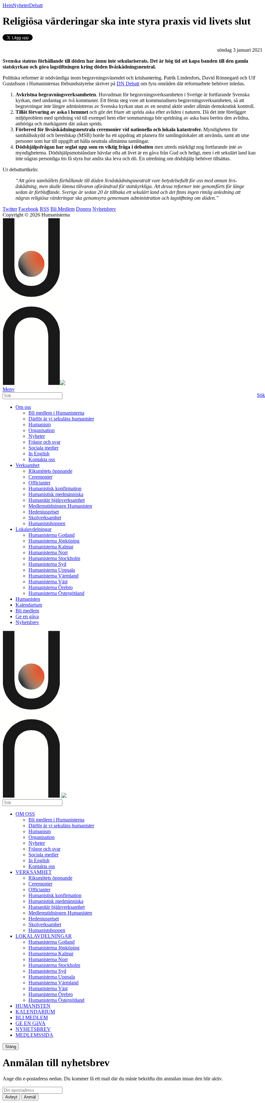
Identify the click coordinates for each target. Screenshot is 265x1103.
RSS (44, 209)
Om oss (23, 407)
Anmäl (30, 1097)
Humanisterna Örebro (50, 587)
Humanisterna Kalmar (50, 546)
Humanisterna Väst (48, 581)
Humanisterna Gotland (51, 535)
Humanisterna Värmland (53, 575)
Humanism (39, 424)
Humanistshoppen (46, 523)
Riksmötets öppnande (50, 471)
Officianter (39, 482)
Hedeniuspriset (43, 511)
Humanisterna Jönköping (54, 541)
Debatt (36, 5)
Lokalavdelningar (33, 529)
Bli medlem (27, 610)
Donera (83, 209)
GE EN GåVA (31, 1023)
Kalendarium (29, 605)
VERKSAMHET (34, 872)
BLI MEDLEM (32, 1017)
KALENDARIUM (35, 1011)
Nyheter (21, 5)
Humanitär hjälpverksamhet (56, 500)
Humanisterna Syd (47, 564)
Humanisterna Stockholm (54, 558)
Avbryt (11, 1097)
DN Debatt (128, 83)
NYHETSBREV (33, 1029)
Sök (261, 395)
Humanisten (28, 599)
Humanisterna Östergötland (56, 593)
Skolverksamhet (44, 517)
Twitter (10, 209)
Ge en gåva (27, 616)
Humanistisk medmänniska (55, 494)
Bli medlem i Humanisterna (56, 413)
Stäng (10, 1046)
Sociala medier (43, 448)
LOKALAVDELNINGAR (44, 936)
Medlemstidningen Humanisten (60, 506)
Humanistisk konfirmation (54, 488)
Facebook (28, 209)
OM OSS (25, 814)
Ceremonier (40, 477)
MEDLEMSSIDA (34, 1035)
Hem (8, 5)
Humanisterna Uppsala (51, 570)
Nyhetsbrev (104, 209)
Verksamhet (27, 465)
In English (38, 453)
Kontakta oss (41, 459)
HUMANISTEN (33, 1006)
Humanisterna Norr (48, 552)
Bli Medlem (62, 209)
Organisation (41, 430)
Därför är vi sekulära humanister (61, 418)
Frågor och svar (44, 442)
